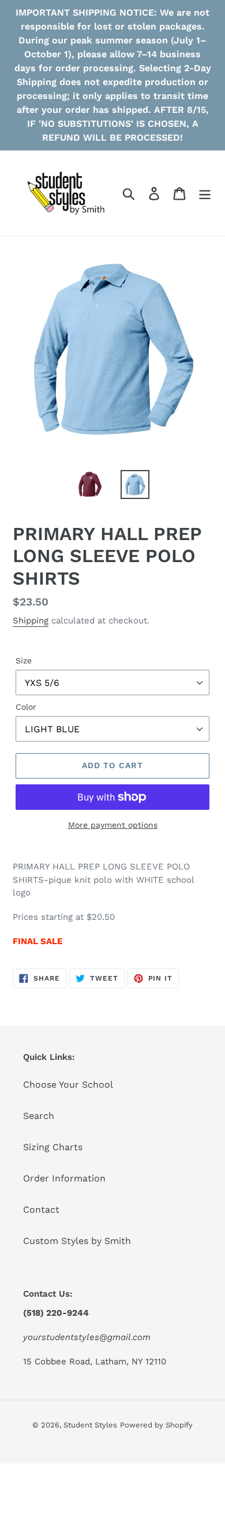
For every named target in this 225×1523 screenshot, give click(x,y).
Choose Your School (68, 1084)
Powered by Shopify (156, 1425)
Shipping (30, 620)
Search (38, 1115)
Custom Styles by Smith (77, 1240)
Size (24, 660)
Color (26, 706)
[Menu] (204, 193)
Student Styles (90, 1425)
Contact (41, 1209)
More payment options (113, 825)
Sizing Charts (52, 1147)
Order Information (64, 1178)
